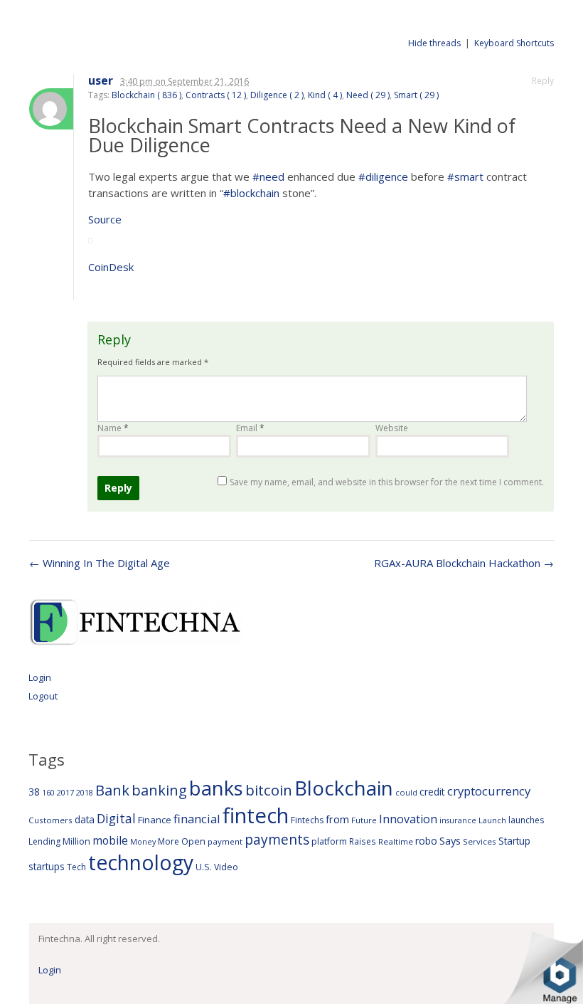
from (337, 819)
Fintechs (307, 820)
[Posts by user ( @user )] (51, 109)
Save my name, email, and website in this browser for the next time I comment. (387, 482)
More (168, 841)
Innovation (408, 819)
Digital (116, 818)
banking (159, 790)
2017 (65, 792)
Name (113, 428)
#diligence (383, 176)
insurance (457, 820)
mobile (110, 840)
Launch (492, 820)
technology (140, 862)
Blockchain (343, 787)
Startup (514, 840)
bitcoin (268, 790)
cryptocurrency (488, 791)
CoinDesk (111, 267)
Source (105, 219)
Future (364, 820)
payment (225, 841)
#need (268, 176)
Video (226, 867)
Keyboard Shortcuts (514, 43)
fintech (256, 815)
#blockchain (251, 193)
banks (216, 788)
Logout (43, 695)
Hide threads (434, 43)
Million (76, 841)
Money (143, 841)
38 (34, 791)
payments (277, 839)
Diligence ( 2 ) (277, 95)
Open (193, 841)
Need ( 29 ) (368, 95)
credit (432, 791)
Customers (50, 820)
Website (391, 428)
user (100, 81)
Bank (112, 790)
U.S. (204, 867)
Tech (76, 867)
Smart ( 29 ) (416, 95)
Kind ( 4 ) (325, 95)
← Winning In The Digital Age (99, 563)
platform (329, 841)
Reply (543, 81)
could (406, 792)
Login (39, 677)
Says (450, 840)
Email (250, 428)
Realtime (395, 841)
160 (48, 793)
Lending (44, 841)
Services (479, 841)
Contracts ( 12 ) (216, 95)
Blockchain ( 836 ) (146, 95)
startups (46, 866)
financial (196, 818)
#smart (465, 176)
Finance (154, 819)
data (85, 819)
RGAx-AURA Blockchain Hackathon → (464, 563)
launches (526, 820)
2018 (84, 792)
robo (426, 840)
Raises (362, 841)
